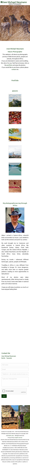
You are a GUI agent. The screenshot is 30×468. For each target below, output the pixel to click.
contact (14, 69)
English (16, 437)
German (20, 437)
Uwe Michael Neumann (15, 2)
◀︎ (2, 23)
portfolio (9, 65)
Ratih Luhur (11, 435)
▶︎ (29, 23)
